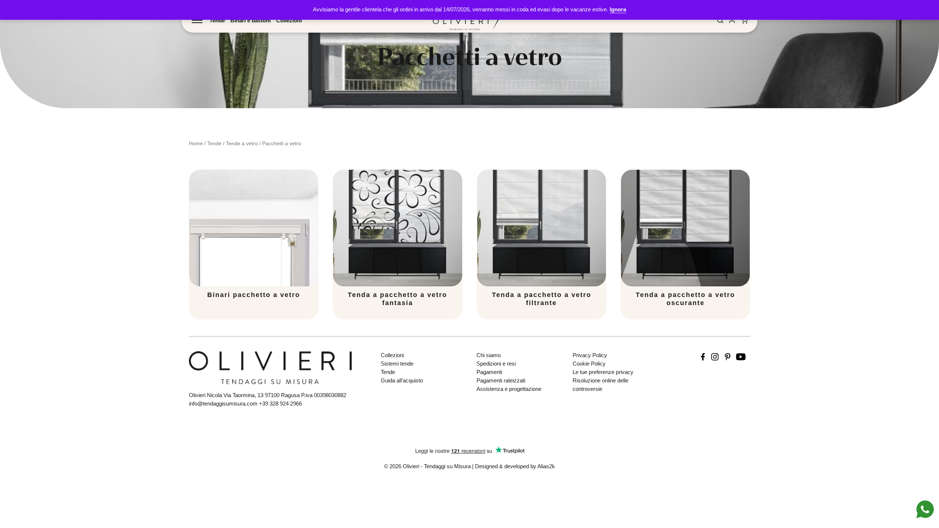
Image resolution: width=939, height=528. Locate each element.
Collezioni (289, 20)
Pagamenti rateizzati (500, 380)
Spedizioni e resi (496, 363)
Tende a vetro (242, 143)
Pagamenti (489, 372)
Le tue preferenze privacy (603, 372)
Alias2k (546, 466)
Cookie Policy (589, 363)
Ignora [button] (618, 9)
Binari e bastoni (250, 20)
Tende (217, 20)
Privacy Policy (590, 355)
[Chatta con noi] (925, 509)
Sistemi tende (397, 363)
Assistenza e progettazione (508, 389)
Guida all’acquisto (402, 380)
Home (196, 143)
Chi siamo (488, 355)
